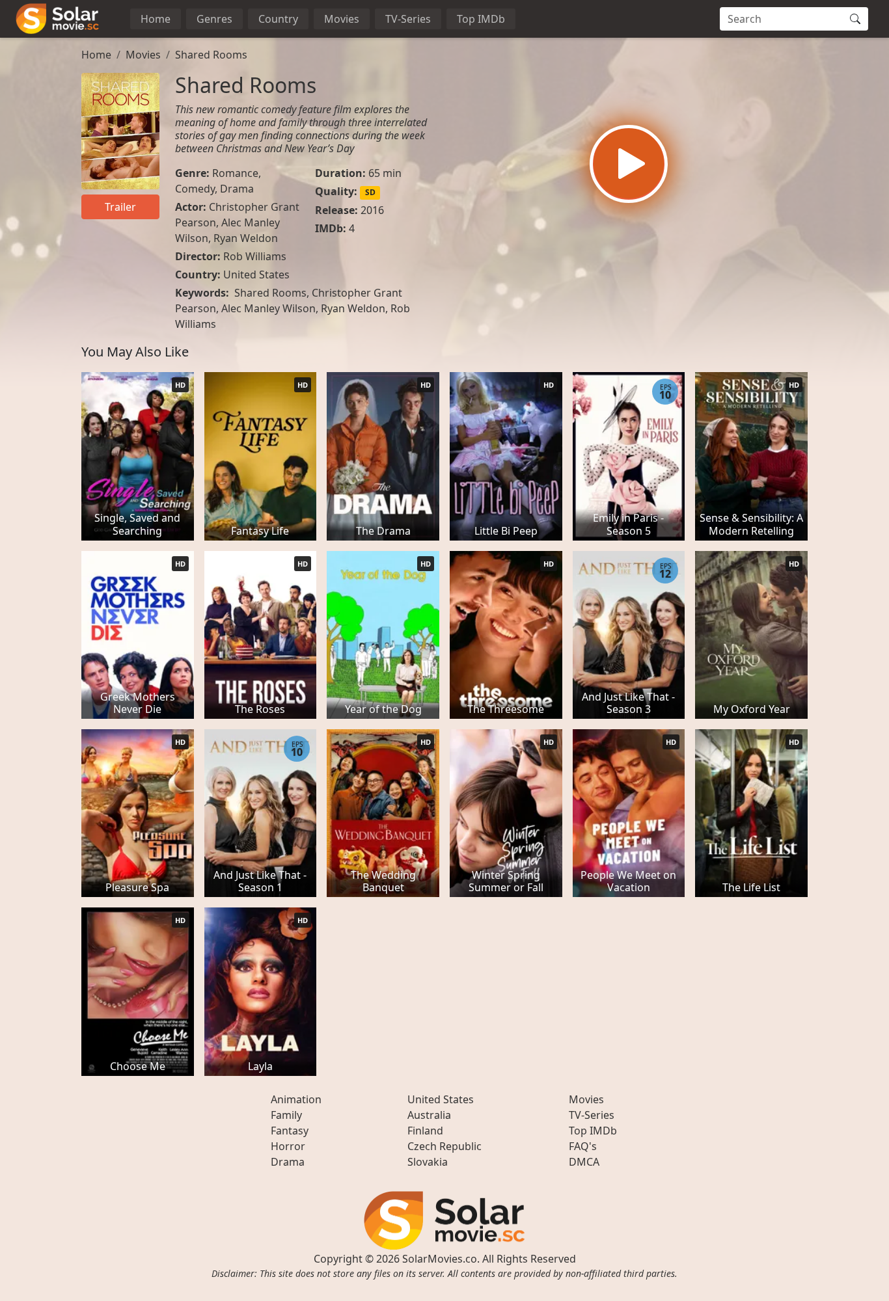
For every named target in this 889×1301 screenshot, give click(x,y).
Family (286, 1115)
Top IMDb (481, 19)
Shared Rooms (211, 54)
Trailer (120, 207)
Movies (341, 19)
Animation (296, 1099)
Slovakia (427, 1162)
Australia (429, 1115)
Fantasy (289, 1130)
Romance (235, 173)
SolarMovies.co (439, 1259)
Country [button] (278, 19)
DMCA (584, 1162)
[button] (629, 164)
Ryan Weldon (245, 238)
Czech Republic (444, 1146)
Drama (237, 188)
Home (156, 19)
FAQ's (583, 1146)
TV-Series (408, 19)
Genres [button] (214, 19)
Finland (425, 1130)
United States (256, 274)
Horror (288, 1146)
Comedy (195, 188)
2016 (372, 210)
